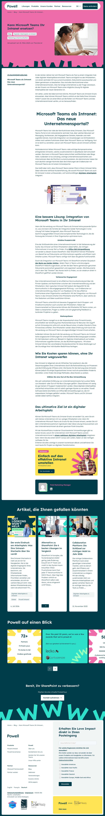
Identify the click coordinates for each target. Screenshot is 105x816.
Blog (15, 12)
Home (9, 12)
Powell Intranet (24, 599)
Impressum (29, 793)
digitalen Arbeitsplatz (87, 173)
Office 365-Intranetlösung (79, 249)
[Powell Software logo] (11, 6)
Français (17, 787)
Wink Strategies (23, 797)
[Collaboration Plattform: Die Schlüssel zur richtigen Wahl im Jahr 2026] (83, 526)
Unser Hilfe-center (34, 760)
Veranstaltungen (34, 776)
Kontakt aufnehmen (51, 698)
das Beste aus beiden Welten (47, 263)
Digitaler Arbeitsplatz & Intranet (25, 34)
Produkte (35, 6)
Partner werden (12, 772)
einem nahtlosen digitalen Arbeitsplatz (70, 435)
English (9, 787)
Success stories (33, 779)
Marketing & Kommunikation (18, 38)
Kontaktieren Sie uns (35, 752)
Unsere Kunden (46, 6)
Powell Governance (14, 752)
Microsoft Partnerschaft (15, 769)
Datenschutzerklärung (15, 793)
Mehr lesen (62, 809)
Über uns (31, 749)
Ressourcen (66, 6)
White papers (33, 782)
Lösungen (26, 6)
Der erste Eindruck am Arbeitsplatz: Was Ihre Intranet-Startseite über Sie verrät (21, 548)
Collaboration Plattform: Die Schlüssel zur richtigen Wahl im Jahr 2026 (81, 548)
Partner (57, 6)
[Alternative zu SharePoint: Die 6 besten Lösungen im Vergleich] (52, 526)
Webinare (31, 772)
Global (13, 599)
